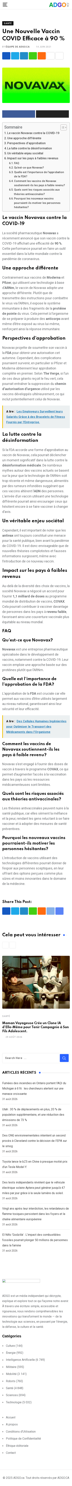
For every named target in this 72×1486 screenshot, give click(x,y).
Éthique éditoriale (17, 1446)
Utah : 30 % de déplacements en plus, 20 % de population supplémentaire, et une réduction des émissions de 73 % (33, 1115)
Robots (10, 1381)
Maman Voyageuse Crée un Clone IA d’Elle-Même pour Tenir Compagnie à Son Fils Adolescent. (35, 1027)
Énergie (11, 1353)
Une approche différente (24, 138)
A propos (12, 1424)
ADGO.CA (63, 1478)
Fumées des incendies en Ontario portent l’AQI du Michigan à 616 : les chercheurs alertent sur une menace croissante (34, 1088)
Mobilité (11, 1374)
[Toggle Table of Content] (62, 127)
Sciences (12, 1395)
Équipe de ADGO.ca (18, 46)
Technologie (14, 1402)
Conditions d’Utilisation (21, 1431)
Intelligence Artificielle (20, 1360)
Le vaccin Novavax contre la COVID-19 (33, 133)
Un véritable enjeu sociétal (25, 153)
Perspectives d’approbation (26, 143)
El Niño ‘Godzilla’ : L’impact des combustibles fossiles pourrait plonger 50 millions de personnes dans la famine (35, 1240)
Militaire (11, 1367)
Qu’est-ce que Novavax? (29, 167)
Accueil (10, 1417)
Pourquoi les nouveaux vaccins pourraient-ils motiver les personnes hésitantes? (37, 203)
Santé (6, 1016)
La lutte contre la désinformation (29, 148)
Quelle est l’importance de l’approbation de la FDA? (39, 174)
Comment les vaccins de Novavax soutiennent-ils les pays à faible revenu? (39, 183)
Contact (11, 1453)
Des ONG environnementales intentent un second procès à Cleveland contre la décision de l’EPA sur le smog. (34, 1141)
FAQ (16, 163)
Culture (10, 1346)
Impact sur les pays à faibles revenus (32, 158)
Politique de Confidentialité (23, 1438)
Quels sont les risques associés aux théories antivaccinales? (37, 192)
